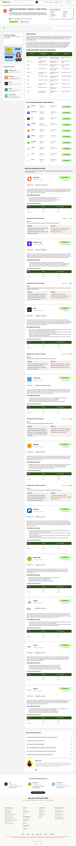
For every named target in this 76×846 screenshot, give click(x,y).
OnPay (64, 15)
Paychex (64, 13)
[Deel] (50, 12)
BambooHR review (26, 811)
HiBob (24, 814)
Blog (61, 2)
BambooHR (53, 15)
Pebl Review (41, 813)
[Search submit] (37, 2)
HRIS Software (7, 821)
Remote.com (65, 11)
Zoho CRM (25, 827)
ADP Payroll (25, 823)
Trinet (52, 16)
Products (46, 2)
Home (3, 5)
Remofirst (41, 817)
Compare (51, 2)
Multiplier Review (42, 810)
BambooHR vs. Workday (59, 818)
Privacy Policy (39, 834)
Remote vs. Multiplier (59, 817)
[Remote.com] (62, 11)
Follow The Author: (41, 769)
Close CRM (25, 829)
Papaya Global (41, 814)
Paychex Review (26, 820)
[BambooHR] (50, 15)
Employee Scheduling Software (11, 818)
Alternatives (56, 2)
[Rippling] (50, 13)
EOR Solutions (7, 810)
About (28, 834)
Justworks (65, 12)
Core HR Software (8, 811)
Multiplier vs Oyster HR (59, 814)
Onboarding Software (9, 817)
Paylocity (53, 11)
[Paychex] (62, 13)
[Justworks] (62, 12)
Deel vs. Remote (58, 813)
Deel (52, 12)
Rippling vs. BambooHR (59, 811)
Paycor (64, 16)
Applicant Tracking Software (10, 814)
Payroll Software (8, 813)
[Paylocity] (50, 11)
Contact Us (52, 834)
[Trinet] (50, 16)
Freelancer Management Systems (11, 820)
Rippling (52, 13)
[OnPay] (62, 15)
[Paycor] (62, 16)
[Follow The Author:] (35, 769)
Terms (45, 834)
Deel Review (41, 811)
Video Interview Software (9, 823)
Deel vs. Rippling (58, 810)
